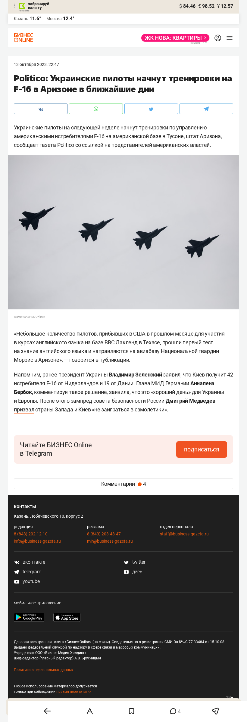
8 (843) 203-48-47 (104, 533)
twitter (138, 562)
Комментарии (123, 484)
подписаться (201, 449)
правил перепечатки (74, 691)
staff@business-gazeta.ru (184, 533)
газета (48, 145)
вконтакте (33, 562)
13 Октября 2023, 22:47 (36, 64)
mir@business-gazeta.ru (110, 541)
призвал (24, 409)
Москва (54, 18)
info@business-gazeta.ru (37, 541)
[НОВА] (174, 38)
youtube (30, 581)
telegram (31, 572)
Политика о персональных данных (43, 670)
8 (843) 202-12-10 (31, 533)
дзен (136, 572)
